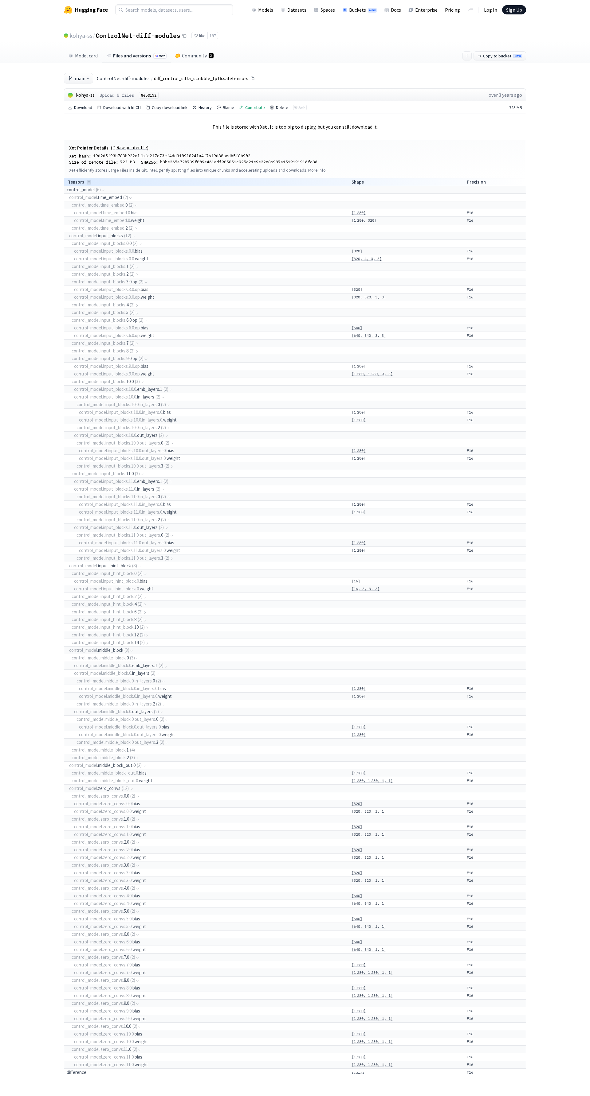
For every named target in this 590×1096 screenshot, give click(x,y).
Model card (86, 55)
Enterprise (426, 10)
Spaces (328, 10)
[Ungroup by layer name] (89, 182)
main (80, 78)
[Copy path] (252, 78)
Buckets (362, 10)
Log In (490, 10)
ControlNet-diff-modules (138, 35)
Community (197, 55)
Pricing (452, 10)
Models (265, 10)
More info (317, 170)
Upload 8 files (117, 95)
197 (213, 35)
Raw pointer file (131, 147)
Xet (263, 127)
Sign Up (514, 10)
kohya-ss (80, 35)
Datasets (296, 10)
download (362, 127)
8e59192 (148, 95)
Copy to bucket (502, 56)
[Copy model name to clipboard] (184, 35)
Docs (396, 10)
